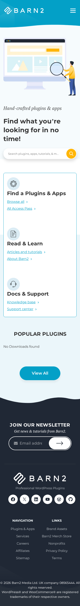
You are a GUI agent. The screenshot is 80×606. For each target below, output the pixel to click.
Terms (57, 558)
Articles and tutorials (24, 252)
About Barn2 (18, 259)
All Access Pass (19, 209)
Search (71, 154)
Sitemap (22, 558)
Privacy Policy (57, 551)
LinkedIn (36, 499)
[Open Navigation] (73, 11)
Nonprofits (56, 543)
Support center (20, 309)
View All (40, 373)
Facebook (13, 499)
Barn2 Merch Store (56, 536)
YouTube (47, 499)
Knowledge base (21, 302)
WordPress (59, 499)
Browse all (15, 202)
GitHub (70, 499)
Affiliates (22, 551)
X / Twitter (24, 499)
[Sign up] (60, 443)
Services (22, 536)
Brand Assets (57, 529)
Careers (23, 543)
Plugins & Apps (23, 529)
